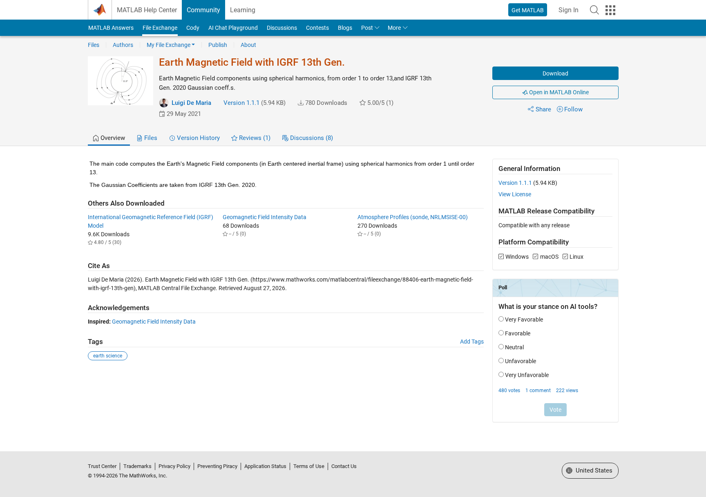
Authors (123, 45)
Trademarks (137, 466)
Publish (217, 45)
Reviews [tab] (253, 138)
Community (203, 10)
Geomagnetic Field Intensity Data (264, 217)
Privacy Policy (174, 466)
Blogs (345, 27)
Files (93, 45)
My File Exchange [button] (168, 45)
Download (555, 73)
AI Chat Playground (233, 27)
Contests (317, 27)
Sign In (569, 10)
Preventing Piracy (217, 466)
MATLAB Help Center (147, 10)
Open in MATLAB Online (558, 92)
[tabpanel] (353, 296)
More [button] (394, 27)
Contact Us (344, 466)
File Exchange (160, 27)
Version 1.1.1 (241, 102)
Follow (573, 109)
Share (543, 109)
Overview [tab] (112, 138)
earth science (107, 356)
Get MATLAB (528, 10)
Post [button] (367, 27)
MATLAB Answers (111, 27)
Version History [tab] (197, 138)
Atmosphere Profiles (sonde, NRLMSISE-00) (412, 217)
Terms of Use (308, 466)
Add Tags (472, 341)
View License (514, 194)
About (248, 45)
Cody (192, 27)
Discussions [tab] (310, 138)
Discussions (282, 27)
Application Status (265, 466)
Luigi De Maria (191, 102)
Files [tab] (150, 138)
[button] (594, 10)
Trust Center (102, 466)
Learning (242, 10)
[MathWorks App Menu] (610, 10)
